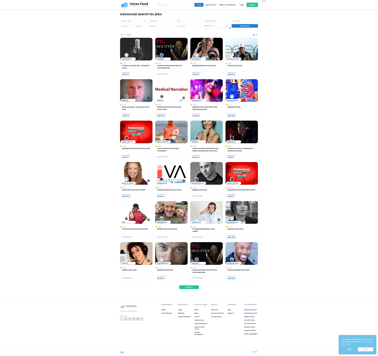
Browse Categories (199, 333)
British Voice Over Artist (167, 229)
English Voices (249, 317)
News (197, 310)
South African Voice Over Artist (135, 229)
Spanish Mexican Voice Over (204, 65)
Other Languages (250, 334)
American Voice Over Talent (133, 190)
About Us (214, 310)
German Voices (250, 324)
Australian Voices (250, 313)
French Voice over (234, 65)
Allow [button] (366, 349)
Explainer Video (233, 107)
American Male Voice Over (238, 270)
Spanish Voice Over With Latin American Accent (204, 108)
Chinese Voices (250, 330)
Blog (196, 313)
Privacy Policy (216, 317)
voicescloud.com (131, 311)
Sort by (122, 35)
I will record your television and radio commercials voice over (205, 149)
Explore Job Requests (227, 5)
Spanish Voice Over (235, 229)
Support (231, 313)
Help (229, 310)
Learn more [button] (346, 344)
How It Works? (166, 313)
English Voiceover (199, 190)
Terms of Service (217, 313)
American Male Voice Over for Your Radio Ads (169, 66)
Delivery (209, 26)
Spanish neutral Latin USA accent (136, 148)
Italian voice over (129, 270)
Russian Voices (249, 327)
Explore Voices (210, 5)
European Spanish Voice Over (169, 190)
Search (199, 5)
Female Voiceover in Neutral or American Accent (240, 149)
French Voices (249, 320)
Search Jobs (199, 320)
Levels (197, 317)
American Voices (250, 310)
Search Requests (201, 324)
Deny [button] (349, 349)
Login (242, 5)
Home (163, 310)
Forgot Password (184, 317)
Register (252, 5)
